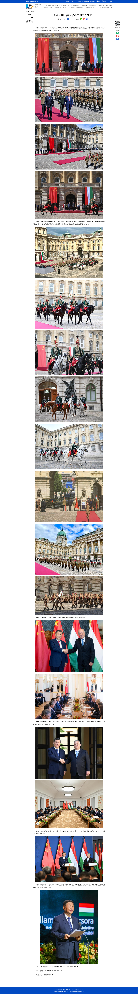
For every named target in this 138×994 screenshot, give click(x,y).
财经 (60, 5)
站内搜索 (110, 1)
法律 (107, 5)
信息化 (56, 7)
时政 (53, 5)
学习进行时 (46, 5)
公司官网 (37, 6)
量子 (84, 5)
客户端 (99, 1)
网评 (62, 5)
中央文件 (110, 5)
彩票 (87, 7)
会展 (85, 7)
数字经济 (60, 7)
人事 (55, 5)
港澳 (64, 5)
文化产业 (110, 7)
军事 (95, 5)
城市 (78, 7)
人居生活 (53, 7)
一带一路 (99, 7)
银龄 (72, 7)
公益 (95, 7)
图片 (102, 5)
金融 (45, 7)
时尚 (91, 7)
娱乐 (89, 7)
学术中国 (64, 7)
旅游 (80, 7)
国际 (57, 5)
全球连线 (74, 5)
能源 (82, 7)
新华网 (27, 11)
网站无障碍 (92, 1)
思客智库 (70, 5)
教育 (77, 5)
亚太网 (102, 7)
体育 (86, 5)
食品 (50, 7)
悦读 (93, 7)
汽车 (47, 7)
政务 (104, 5)
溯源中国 (75, 7)
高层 (50, 5)
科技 (79, 5)
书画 (91, 5)
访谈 (98, 5)
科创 (82, 5)
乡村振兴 (69, 7)
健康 (93, 5)
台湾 (66, 5)
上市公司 (106, 7)
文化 (88, 5)
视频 (100, 5)
